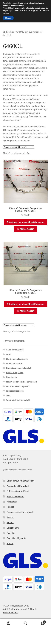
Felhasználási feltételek (18, 491)
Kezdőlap (10, 31)
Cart (39, 621)
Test (8, 395)
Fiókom (8, 623)
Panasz (10, 506)
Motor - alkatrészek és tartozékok (21, 381)
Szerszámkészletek (15, 390)
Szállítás (11, 533)
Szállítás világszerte (16, 538)
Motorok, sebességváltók (18, 386)
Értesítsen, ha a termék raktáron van (25, 222)
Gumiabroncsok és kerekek (18, 368)
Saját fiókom (13, 527)
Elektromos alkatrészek (17, 358)
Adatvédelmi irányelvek (18, 485)
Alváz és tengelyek (15, 349)
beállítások (9, 8)
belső (8, 354)
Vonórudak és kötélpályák (18, 400)
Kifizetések (12, 501)
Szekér (10, 543)
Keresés (25, 623)
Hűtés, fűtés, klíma (14, 372)
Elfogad (8, 18)
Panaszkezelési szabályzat (20, 512)
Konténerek (11, 377)
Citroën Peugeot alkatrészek (20, 480)
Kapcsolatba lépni (15, 496)
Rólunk (10, 522)
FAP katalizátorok (14, 363)
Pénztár (10, 517)
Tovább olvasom (25, 228)
